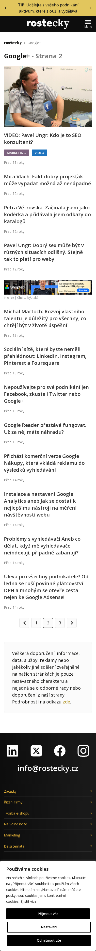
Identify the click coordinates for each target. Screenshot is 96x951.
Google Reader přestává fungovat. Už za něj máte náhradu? (45, 428)
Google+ (34, 42)
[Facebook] (60, 751)
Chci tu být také (27, 298)
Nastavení (49, 927)
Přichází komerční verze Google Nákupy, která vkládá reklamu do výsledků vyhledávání (44, 463)
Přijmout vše (48, 913)
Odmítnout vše (49, 940)
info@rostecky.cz (48, 768)
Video (39, 152)
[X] (36, 751)
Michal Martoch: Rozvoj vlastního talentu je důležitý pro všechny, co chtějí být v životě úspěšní (45, 318)
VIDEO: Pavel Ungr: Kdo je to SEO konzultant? (42, 138)
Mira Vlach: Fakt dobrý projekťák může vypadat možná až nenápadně (47, 180)
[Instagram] (83, 751)
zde (66, 702)
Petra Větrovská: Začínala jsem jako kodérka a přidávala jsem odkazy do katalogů (47, 214)
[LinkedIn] (12, 751)
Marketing (16, 152)
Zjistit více (28, 901)
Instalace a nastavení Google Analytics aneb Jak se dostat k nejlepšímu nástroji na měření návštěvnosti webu (40, 504)
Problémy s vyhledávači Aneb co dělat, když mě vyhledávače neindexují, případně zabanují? (42, 545)
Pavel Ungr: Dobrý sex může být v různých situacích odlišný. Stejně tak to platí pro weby (44, 252)
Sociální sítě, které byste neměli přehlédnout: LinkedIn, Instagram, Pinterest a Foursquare (45, 356)
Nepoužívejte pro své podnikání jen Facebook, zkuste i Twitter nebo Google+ (46, 394)
